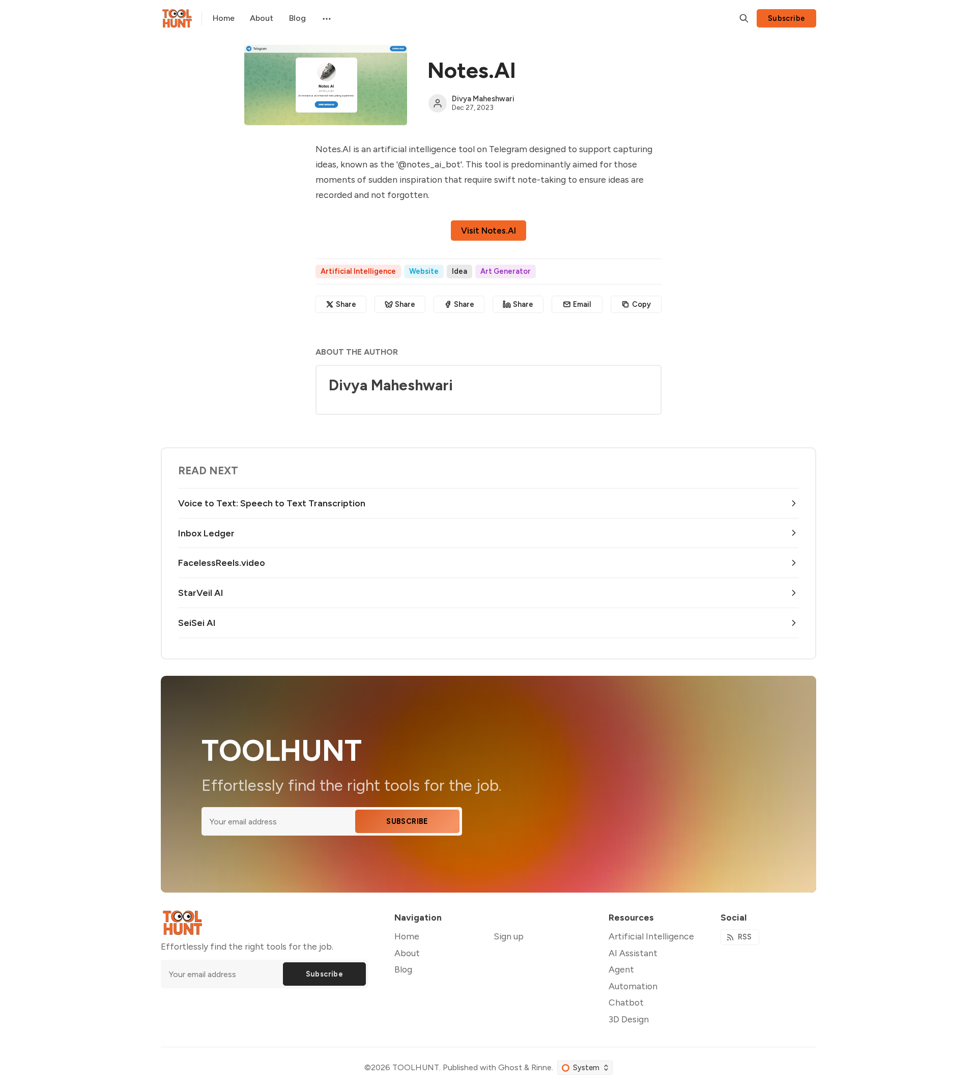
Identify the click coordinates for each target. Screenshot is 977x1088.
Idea (459, 271)
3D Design (629, 1019)
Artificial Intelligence (358, 271)
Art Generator (505, 271)
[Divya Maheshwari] (437, 103)
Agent (621, 969)
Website (424, 271)
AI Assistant (633, 953)
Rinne (541, 1067)
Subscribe (787, 18)
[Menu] (325, 18)
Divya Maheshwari (483, 98)
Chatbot (626, 1002)
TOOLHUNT (415, 1067)
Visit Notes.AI (488, 230)
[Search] (744, 18)
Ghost (510, 1067)
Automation (633, 986)
